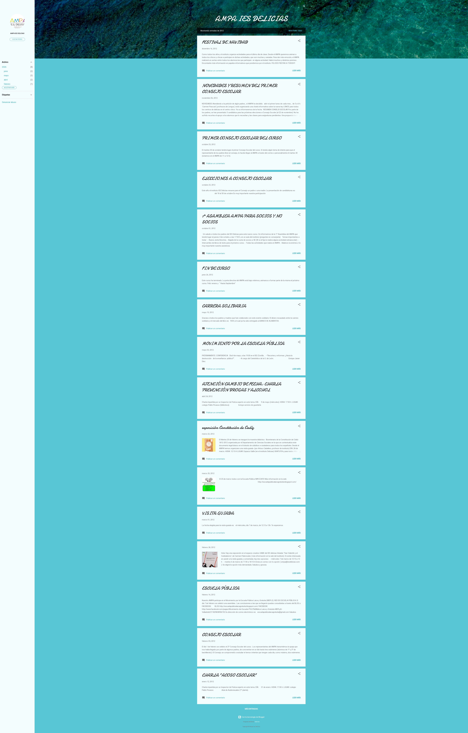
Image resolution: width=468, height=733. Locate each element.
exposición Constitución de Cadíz (228, 427)
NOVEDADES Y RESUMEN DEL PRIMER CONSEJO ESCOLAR (239, 89)
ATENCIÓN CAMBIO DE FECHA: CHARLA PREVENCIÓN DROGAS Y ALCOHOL (241, 387)
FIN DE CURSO (216, 268)
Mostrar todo (295, 31)
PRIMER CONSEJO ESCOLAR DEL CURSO (241, 138)
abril (6, 80)
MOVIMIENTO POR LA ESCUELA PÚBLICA (243, 344)
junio (6, 71)
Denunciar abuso (9, 102)
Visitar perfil (17, 39)
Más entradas (251, 709)
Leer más (296, 70)
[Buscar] (304, 6)
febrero (7, 84)
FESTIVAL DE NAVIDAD (225, 42)
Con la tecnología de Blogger (253, 717)
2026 (4, 67)
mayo (6, 75)
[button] (299, 41)
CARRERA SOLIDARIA (224, 306)
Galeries (257, 722)
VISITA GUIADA (218, 513)
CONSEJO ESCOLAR (221, 635)
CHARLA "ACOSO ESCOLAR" (229, 675)
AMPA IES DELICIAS (251, 18)
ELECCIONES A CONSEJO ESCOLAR (236, 178)
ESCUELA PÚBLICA (220, 588)
